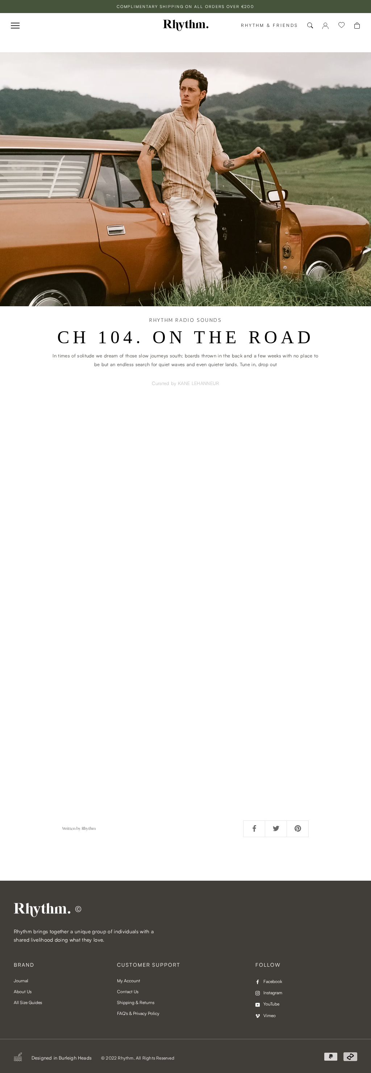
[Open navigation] (15, 25)
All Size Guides (28, 1002)
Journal (21, 980)
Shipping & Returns (135, 1002)
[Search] (310, 25)
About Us (23, 991)
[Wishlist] (341, 25)
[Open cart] (357, 25)
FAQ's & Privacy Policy (138, 1013)
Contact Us (127, 991)
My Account (128, 980)
